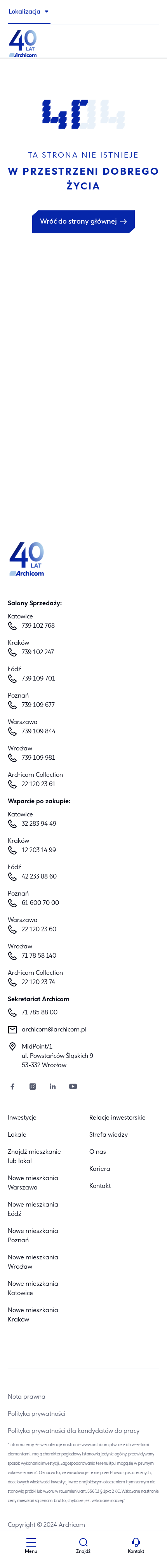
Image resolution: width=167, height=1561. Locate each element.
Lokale (17, 1135)
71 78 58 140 (39, 956)
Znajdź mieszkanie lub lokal (34, 1157)
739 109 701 (38, 679)
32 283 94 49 (39, 824)
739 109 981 (38, 758)
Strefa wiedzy (108, 1135)
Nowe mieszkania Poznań (33, 1236)
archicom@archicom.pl (54, 1030)
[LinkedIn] (52, 1087)
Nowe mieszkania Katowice (33, 1289)
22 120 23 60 (39, 930)
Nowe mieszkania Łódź (33, 1209)
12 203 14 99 (39, 850)
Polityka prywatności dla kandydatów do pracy (73, 1431)
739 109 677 (38, 705)
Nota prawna (26, 1397)
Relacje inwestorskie (117, 1118)
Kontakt (100, 1186)
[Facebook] (12, 1087)
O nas (97, 1152)
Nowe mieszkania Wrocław (33, 1262)
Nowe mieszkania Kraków (33, 1315)
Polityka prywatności (36, 1414)
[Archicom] (83, 42)
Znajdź (83, 1551)
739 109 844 (39, 732)
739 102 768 (38, 626)
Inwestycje (22, 1118)
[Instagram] (32, 1087)
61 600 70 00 (40, 903)
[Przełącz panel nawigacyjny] (31, 1543)
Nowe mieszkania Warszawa (33, 1183)
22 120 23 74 (38, 982)
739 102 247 (38, 652)
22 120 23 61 (39, 784)
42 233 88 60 (39, 877)
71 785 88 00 (39, 1013)
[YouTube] (73, 1087)
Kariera (99, 1169)
